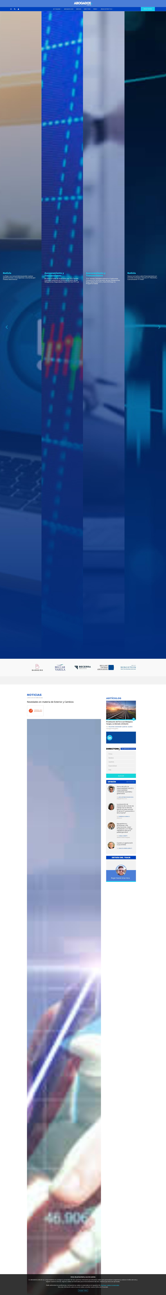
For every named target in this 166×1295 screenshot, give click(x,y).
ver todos (129, 781)
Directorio (87, 9)
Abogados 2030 (68, 9)
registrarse (148, 9)
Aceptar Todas (83, 1290)
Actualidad (57, 9)
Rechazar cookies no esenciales (110, 1285)
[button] (11, 9)
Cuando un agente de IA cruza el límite (125, 844)
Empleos (78, 9)
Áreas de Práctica (106, 9)
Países (95, 9)
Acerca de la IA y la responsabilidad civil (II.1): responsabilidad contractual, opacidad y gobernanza (125, 790)
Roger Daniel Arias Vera (120, 878)
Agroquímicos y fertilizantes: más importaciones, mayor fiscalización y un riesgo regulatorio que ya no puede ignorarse (124, 828)
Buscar (121, 776)
